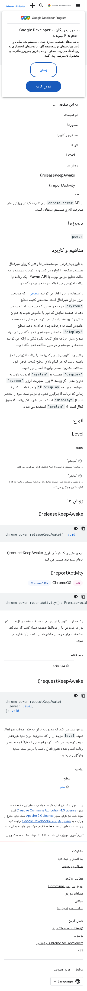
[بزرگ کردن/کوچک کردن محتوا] (54, 105)
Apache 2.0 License (40, 816)
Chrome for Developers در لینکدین (59, 943)
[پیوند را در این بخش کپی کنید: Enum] (70, 447)
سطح (62, 786)
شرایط (79, 969)
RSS (80, 950)
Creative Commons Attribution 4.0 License (46, 810)
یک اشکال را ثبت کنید (70, 859)
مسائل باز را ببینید (72, 866)
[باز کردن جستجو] (41, 5)
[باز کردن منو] (77, 5)
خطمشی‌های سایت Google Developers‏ (46, 821)
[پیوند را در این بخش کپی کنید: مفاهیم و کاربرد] (47, 250)
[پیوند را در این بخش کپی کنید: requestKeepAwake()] (33, 681)
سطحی (34, 293)
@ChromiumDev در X (67, 928)
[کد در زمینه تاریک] (76, 528)
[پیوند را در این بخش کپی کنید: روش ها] (62, 500)
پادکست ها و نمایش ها (70, 908)
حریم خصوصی (62, 969)
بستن (43, 69)
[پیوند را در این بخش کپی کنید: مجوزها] (63, 224)
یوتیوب (78, 935)
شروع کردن (43, 86)
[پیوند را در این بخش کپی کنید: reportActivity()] (46, 573)
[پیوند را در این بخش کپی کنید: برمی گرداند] (65, 654)
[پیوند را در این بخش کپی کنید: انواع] (68, 421)
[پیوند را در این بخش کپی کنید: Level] (67, 434)
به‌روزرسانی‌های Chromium (65, 886)
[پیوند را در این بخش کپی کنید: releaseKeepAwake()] (34, 514)
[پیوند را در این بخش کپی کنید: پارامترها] (69, 768)
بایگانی (79, 901)
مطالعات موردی (74, 893)
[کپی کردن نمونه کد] (83, 528)
